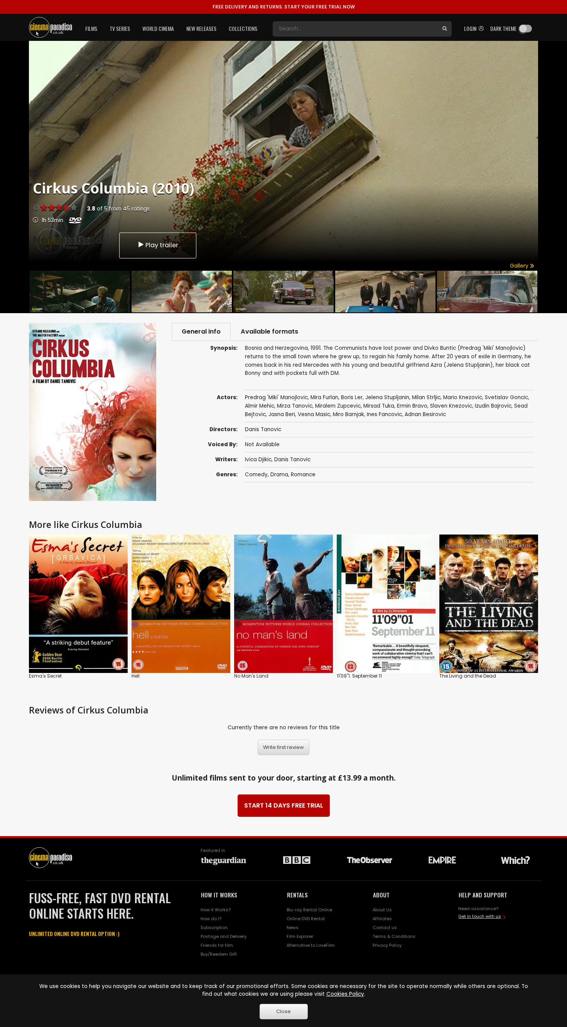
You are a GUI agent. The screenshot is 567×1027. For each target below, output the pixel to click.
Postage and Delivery (223, 936)
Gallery (520, 266)
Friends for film (217, 945)
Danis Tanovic (292, 459)
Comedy (256, 474)
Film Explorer (300, 936)
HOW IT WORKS (219, 894)
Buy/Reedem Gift (219, 954)
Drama (279, 474)
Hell (136, 676)
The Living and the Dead (467, 676)
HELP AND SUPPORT (483, 894)
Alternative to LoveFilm (311, 945)
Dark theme (503, 28)
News (293, 927)
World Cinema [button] (158, 28)
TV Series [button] (120, 28)
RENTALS (297, 894)
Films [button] (91, 28)
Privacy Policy (387, 945)
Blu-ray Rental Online (309, 910)
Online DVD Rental (306, 919)
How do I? (211, 919)
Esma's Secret (45, 676)
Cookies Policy (345, 994)
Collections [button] (243, 28)
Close (283, 1011)
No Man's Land (251, 676)
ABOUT (381, 894)
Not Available (262, 444)
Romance (303, 474)
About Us (382, 910)
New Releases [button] (201, 28)
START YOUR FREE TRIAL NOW (284, 6)
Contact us (385, 927)
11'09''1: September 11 (359, 676)
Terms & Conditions (394, 936)
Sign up (78, 651)
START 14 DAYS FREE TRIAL (283, 805)
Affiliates (382, 919)
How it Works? (216, 910)
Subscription (214, 927)
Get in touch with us (479, 916)
